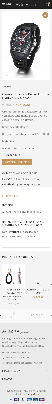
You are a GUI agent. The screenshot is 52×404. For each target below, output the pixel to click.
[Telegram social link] (39, 184)
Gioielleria (23, 179)
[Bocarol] (38, 316)
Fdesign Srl (31, 394)
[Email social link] (24, 184)
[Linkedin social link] (32, 184)
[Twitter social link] (21, 184)
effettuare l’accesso (20, 231)
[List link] (26, 358)
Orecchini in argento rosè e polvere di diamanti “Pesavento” (13, 294)
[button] (13, 283)
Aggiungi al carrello (17, 162)
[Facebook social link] (17, 184)
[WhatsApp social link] (35, 184)
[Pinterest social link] (28, 184)
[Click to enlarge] (7, 75)
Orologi (36, 179)
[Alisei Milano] (14, 316)
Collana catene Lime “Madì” (38, 291)
